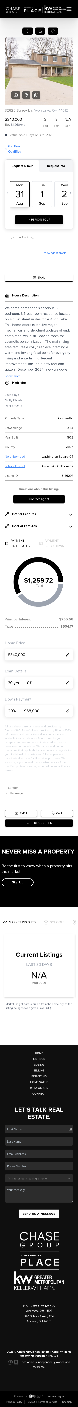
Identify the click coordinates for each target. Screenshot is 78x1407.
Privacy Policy (14, 1402)
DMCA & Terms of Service (42, 1402)
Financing (39, 1076)
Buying (39, 1065)
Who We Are (39, 1088)
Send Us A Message (39, 1214)
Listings (39, 1059)
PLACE (53, 1355)
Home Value (39, 1082)
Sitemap (67, 1402)
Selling (39, 1070)
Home (39, 1053)
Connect (39, 1093)
